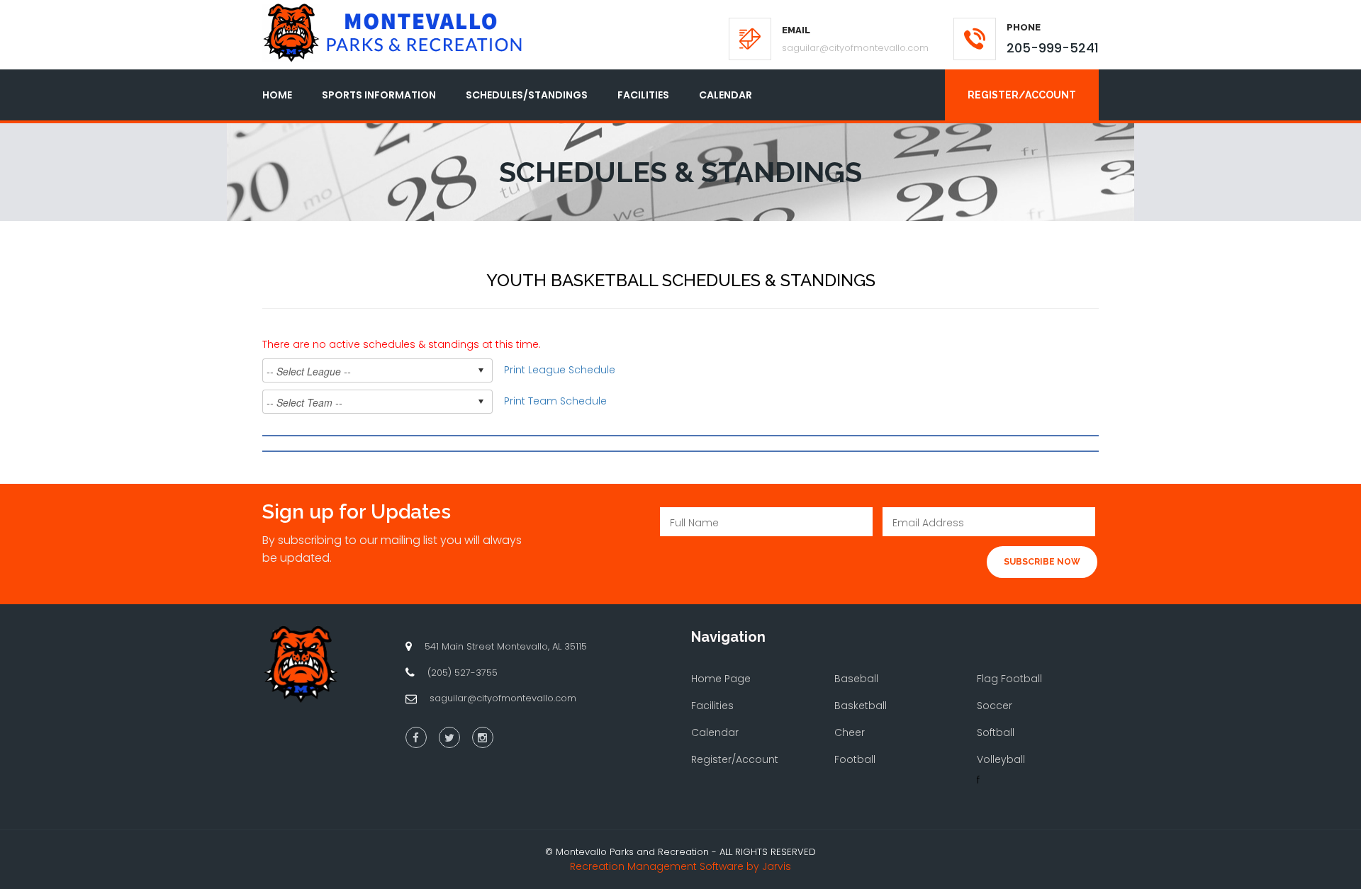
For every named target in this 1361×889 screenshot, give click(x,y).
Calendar (725, 95)
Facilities (643, 95)
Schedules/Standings (527, 95)
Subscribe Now (1042, 562)
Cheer (849, 732)
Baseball (856, 679)
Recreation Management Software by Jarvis (680, 866)
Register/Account (1022, 95)
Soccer (994, 705)
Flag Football (1009, 679)
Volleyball (1001, 759)
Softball (995, 732)
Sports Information (379, 95)
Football (854, 759)
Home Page (721, 679)
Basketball (860, 705)
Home (277, 95)
